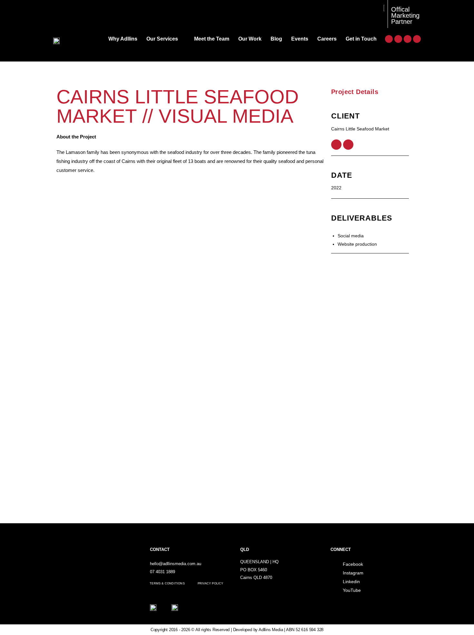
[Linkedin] (407, 39)
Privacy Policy (210, 583)
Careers (327, 39)
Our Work (250, 39)
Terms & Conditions (167, 583)
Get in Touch (361, 39)
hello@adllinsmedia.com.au (175, 563)
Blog (276, 39)
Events (299, 39)
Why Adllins (122, 39)
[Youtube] (417, 39)
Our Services (162, 39)
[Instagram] (398, 39)
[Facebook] (389, 39)
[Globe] (348, 144)
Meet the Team (211, 39)
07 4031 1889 (162, 571)
